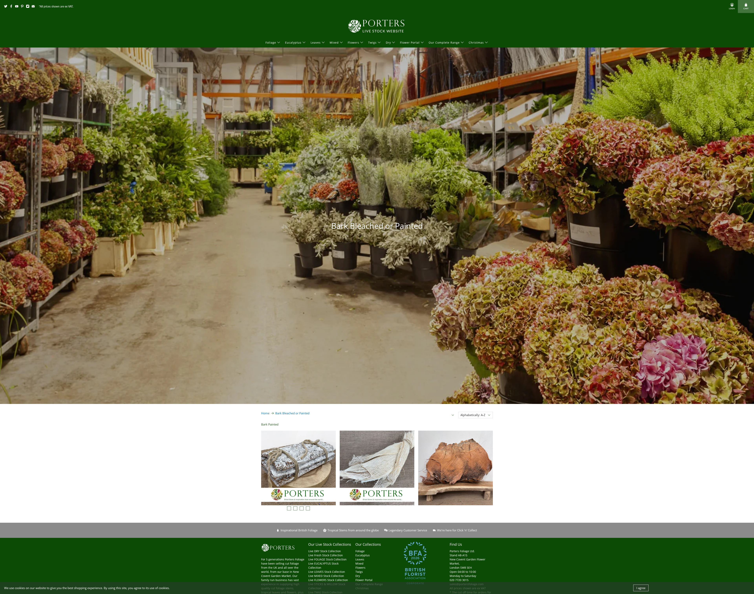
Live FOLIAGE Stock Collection (327, 559)
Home (265, 413)
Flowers (353, 42)
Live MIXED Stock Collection (326, 576)
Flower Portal (410, 42)
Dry (388, 42)
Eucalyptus (293, 42)
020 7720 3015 (459, 580)
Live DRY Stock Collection (324, 551)
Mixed (334, 42)
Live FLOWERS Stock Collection (328, 580)
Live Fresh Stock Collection (325, 555)
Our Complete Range (444, 42)
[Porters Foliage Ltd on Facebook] (12, 7)
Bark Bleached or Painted (292, 413)
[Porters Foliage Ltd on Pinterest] (23, 7)
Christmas (476, 42)
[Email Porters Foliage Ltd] (34, 7)
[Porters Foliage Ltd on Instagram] (28, 7)
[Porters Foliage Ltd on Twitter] (6, 7)
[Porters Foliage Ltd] (377, 26)
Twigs (372, 42)
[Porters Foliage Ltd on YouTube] (17, 7)
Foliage (270, 42)
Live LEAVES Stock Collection (326, 572)
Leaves (316, 42)
